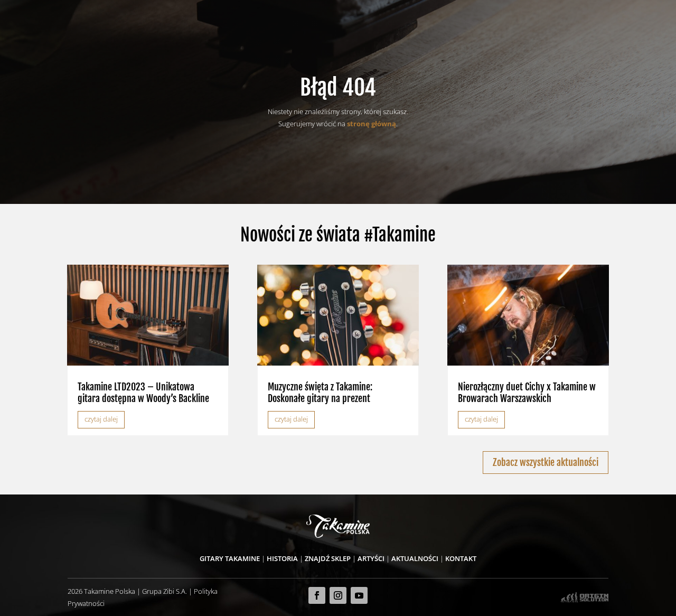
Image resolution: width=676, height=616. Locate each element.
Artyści (371, 558)
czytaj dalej (101, 419)
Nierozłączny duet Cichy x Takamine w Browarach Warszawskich (527, 392)
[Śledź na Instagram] (338, 595)
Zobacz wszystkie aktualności (545, 462)
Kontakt (460, 558)
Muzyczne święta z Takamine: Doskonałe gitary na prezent (320, 392)
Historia (282, 558)
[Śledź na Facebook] (316, 595)
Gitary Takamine (230, 558)
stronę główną (371, 123)
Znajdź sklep (328, 558)
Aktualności (414, 558)
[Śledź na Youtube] (359, 595)
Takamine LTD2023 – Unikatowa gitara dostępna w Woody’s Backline (143, 392)
